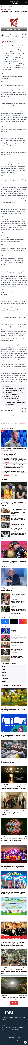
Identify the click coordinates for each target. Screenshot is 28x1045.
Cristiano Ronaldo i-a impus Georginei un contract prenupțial (18, 603)
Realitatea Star (20, 1027)
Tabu (10, 35)
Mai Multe (14, 1002)
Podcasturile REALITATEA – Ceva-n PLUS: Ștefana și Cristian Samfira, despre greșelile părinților (14, 503)
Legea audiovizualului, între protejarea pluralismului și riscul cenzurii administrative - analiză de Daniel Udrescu (15, 473)
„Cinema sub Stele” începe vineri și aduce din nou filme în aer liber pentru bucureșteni (13, 998)
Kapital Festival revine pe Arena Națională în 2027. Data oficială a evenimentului (14, 893)
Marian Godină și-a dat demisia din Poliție (13, 448)
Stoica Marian (23, 784)
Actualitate (6, 462)
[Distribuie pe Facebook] (25, 34)
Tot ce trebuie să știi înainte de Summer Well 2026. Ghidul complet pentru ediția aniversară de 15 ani (14, 840)
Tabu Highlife (11, 1029)
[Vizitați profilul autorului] (2, 35)
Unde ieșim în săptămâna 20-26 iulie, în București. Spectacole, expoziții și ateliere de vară (14, 971)
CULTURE (10, 6)
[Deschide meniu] (2, 2)
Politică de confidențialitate (20, 1017)
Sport (5, 455)
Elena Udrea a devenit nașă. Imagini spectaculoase (18, 595)
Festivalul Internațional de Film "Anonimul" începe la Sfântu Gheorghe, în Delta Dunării (16, 402)
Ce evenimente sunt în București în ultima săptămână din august (15, 389)
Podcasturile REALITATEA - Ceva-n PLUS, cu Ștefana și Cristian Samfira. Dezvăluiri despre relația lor (18, 519)
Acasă (3, 6)
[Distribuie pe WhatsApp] (22, 37)
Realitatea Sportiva (12, 1027)
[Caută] (26, 2)
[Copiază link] (22, 34)
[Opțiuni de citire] (25, 1042)
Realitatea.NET (4, 1027)
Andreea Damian (23, 707)
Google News (21, 423)
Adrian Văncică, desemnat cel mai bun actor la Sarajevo (18, 534)
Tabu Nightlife (18, 1029)
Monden (3, 450)
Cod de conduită (5, 1019)
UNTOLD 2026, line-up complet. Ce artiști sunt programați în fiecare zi (13, 867)
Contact (3, 1017)
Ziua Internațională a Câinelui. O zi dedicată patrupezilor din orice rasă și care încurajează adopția (18, 511)
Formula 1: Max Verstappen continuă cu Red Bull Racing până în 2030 (15, 453)
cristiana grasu (6, 418)
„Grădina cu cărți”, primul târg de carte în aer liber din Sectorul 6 (15, 397)
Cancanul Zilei (4, 1029)
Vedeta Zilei (4, 1031)
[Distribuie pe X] (25, 37)
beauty (14, 418)
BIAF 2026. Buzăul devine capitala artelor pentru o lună (14, 393)
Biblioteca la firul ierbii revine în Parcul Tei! (13, 918)
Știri (6, 6)
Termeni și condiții (9, 1017)
